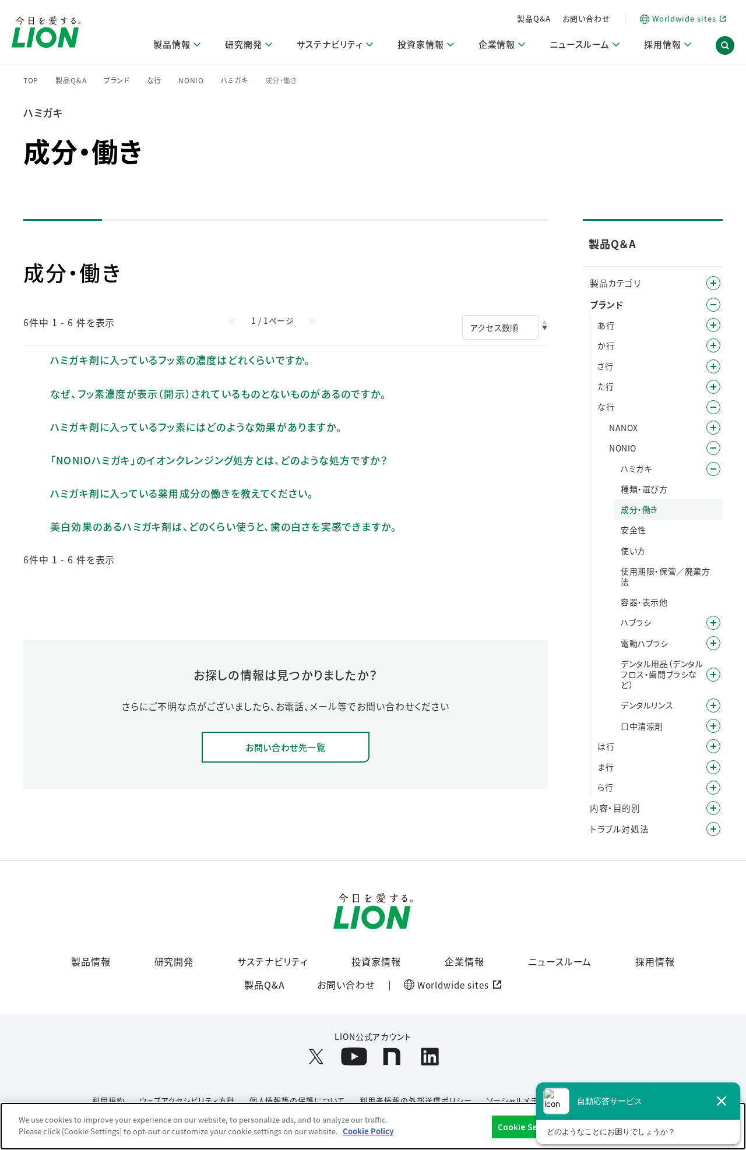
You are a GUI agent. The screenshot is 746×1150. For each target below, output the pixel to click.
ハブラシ (636, 622)
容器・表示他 (644, 602)
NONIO (191, 80)
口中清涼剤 (642, 726)
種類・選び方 (644, 489)
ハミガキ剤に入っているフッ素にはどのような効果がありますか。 (196, 426)
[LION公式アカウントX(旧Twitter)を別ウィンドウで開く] (316, 1056)
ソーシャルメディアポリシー (534, 1100)
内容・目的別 (615, 807)
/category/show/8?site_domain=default (713, 808)
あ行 (605, 325)
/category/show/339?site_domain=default (713, 767)
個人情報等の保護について (297, 1100)
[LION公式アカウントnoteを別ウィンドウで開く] (392, 1056)
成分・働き (639, 509)
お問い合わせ (586, 18)
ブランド (117, 80)
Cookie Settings (529, 1127)
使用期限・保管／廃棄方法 (665, 576)
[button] (725, 45)
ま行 (605, 766)
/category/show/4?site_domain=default (713, 283)
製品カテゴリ (615, 282)
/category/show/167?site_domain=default (713, 829)
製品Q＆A (71, 80)
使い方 (633, 550)
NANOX (623, 427)
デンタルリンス (647, 705)
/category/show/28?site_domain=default (713, 448)
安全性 (633, 529)
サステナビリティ (272, 961)
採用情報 (655, 961)
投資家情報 (376, 961)
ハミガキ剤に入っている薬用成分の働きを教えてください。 (182, 493)
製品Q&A (534, 18)
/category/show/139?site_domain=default (713, 643)
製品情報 (91, 961)
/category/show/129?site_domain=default (713, 726)
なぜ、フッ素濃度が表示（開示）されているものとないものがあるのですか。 (218, 393)
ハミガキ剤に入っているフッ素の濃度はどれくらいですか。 (180, 359)
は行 (605, 746)
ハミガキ (234, 80)
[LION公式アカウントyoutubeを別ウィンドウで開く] (354, 1056)
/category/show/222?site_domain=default (713, 428)
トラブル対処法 (619, 828)
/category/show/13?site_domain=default (713, 345)
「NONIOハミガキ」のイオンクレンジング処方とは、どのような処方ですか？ (219, 460)
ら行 (605, 787)
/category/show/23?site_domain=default (713, 387)
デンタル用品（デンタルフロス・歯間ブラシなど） (662, 674)
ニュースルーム (560, 961)
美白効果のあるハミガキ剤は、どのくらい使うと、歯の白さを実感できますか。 (223, 526)
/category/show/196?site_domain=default (713, 746)
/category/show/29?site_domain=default (713, 469)
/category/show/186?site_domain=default (713, 623)
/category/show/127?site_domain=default (713, 705)
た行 (605, 386)
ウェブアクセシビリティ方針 (186, 1100)
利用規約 (108, 1100)
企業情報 (464, 961)
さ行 (605, 366)
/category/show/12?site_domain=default (713, 305)
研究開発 (174, 961)
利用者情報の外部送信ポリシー (415, 1100)
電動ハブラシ (644, 643)
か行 (605, 345)
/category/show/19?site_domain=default (713, 366)
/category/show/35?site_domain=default (713, 325)
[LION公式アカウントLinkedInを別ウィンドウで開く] (430, 1056)
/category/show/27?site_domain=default (713, 407)
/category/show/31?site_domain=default (713, 788)
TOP (30, 80)
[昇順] (544, 322)
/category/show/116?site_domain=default (713, 675)
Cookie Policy (368, 1130)
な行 (154, 80)
